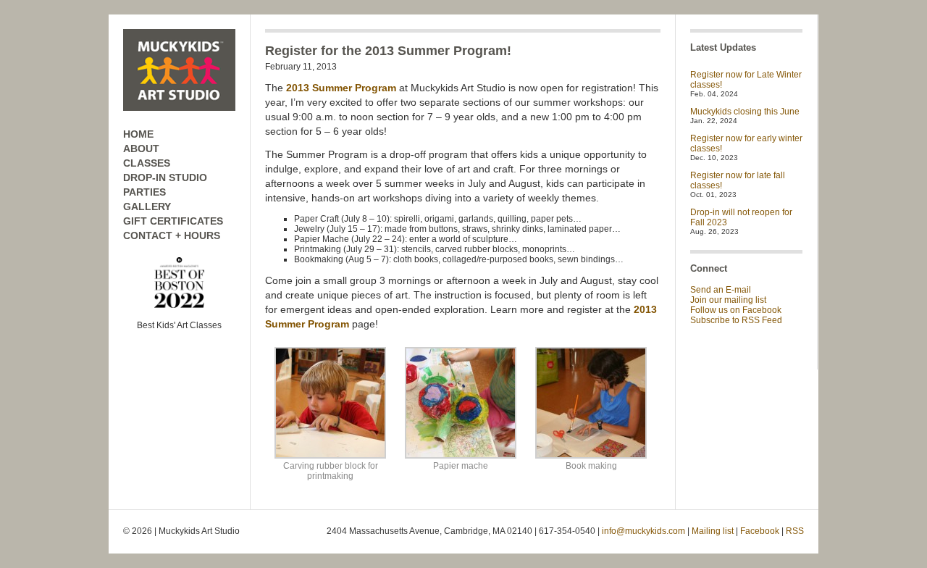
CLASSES (146, 163)
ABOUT (141, 148)
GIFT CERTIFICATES (173, 221)
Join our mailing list (728, 300)
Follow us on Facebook (735, 310)
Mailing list (713, 531)
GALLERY (147, 206)
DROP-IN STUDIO (165, 177)
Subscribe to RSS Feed (736, 320)
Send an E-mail (720, 290)
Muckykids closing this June (745, 111)
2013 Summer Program (341, 87)
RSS (795, 531)
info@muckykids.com (643, 531)
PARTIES (144, 192)
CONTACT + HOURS (171, 235)
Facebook (759, 531)
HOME (138, 134)
